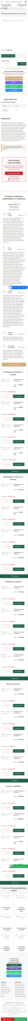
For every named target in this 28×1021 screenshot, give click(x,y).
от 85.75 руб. (11, 871)
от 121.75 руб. (12, 437)
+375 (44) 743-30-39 (22, 5)
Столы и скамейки (13, 786)
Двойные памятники (19, 992)
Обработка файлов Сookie (19, 1002)
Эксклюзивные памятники (20, 994)
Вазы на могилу (13, 684)
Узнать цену (8, 1019)
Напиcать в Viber (14, 968)
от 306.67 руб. (12, 391)
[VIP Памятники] (14, 2)
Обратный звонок (14, 965)
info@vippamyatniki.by (14, 962)
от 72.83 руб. (11, 564)
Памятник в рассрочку (5, 989)
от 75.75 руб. (11, 803)
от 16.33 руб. (11, 666)
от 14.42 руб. (11, 598)
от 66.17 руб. (11, 496)
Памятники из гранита (19, 991)
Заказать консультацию (15, 78)
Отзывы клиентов (4, 987)
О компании (3, 984)
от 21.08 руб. (11, 542)
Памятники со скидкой (5, 991)
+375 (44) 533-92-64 (7, 5)
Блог (2, 994)
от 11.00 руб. (11, 701)
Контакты (3, 996)
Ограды (5, 8)
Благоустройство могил (19, 985)
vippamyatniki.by (11, 1014)
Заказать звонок (21, 1019)
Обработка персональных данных (10, 1002)
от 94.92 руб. (11, 519)
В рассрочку (21, 55)
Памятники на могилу (19, 984)
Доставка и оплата (4, 992)
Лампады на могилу (13, 582)
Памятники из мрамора (19, 989)
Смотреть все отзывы (14, 364)
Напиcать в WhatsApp (14, 972)
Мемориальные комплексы (20, 996)
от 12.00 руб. (11, 723)
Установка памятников (19, 987)
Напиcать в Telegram (14, 975)
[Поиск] (1, 1)
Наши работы (4, 985)
